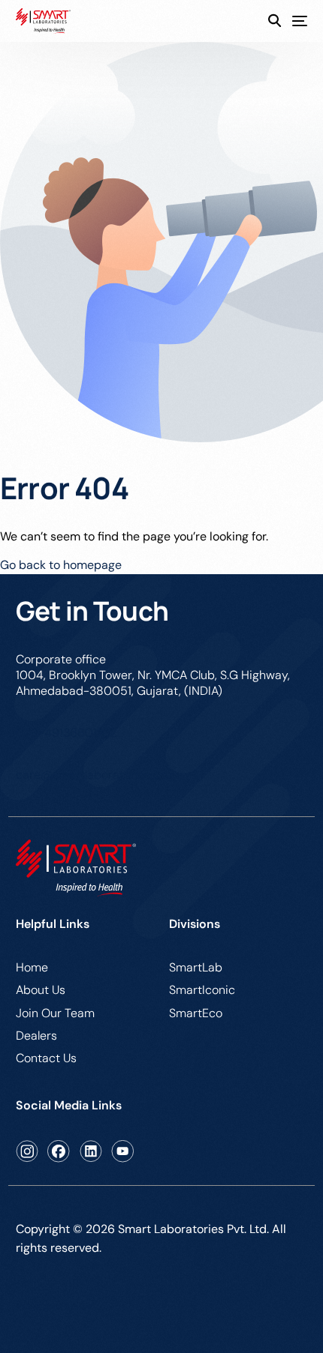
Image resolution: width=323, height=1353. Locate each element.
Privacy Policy (54, 1306)
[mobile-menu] (294, 21)
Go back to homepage (61, 565)
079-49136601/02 (66, 733)
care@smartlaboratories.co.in (97, 775)
